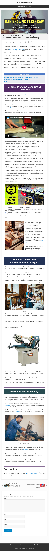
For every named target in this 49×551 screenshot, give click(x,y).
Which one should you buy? (31, 77)
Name (5, 514)
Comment (6, 498)
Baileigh (27, 369)
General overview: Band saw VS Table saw (13, 77)
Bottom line (27, 79)
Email (5, 519)
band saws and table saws (14, 56)
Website (5, 524)
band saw (20, 377)
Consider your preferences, (31, 473)
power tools (26, 449)
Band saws (20, 147)
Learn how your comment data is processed (27, 536)
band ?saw (10, 107)
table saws (7, 405)
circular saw (21, 49)
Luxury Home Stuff (24, 3)
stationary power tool (25, 94)
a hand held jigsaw (13, 49)
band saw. (17, 411)
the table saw (15, 272)
